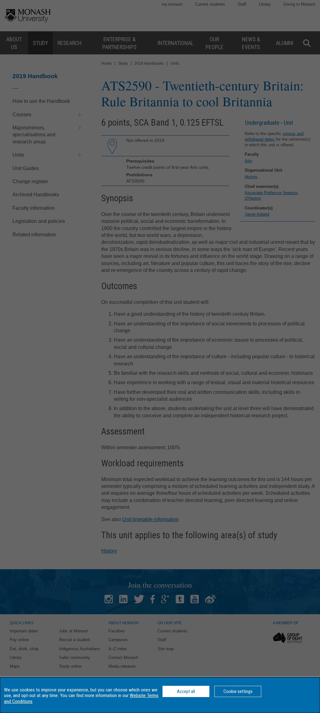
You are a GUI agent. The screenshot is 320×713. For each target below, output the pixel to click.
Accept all (186, 691)
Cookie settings (237, 691)
